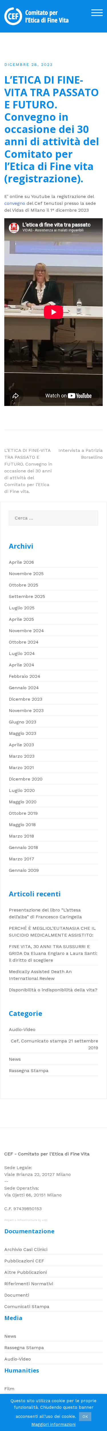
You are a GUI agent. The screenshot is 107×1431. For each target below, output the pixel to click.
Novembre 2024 (26, 630)
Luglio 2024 (22, 653)
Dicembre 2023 (25, 699)
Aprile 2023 (21, 744)
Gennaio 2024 (24, 687)
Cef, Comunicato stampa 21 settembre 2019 (54, 1044)
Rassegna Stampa (29, 1070)
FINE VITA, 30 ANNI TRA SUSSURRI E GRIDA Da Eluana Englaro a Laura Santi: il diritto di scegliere (53, 953)
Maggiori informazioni (53, 1424)
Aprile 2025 (21, 619)
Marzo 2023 (22, 756)
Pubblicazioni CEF (24, 1261)
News (15, 1059)
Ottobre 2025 (23, 585)
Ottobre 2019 (23, 813)
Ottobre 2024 (24, 642)
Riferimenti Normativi (28, 1283)
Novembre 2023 (26, 710)
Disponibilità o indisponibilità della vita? (53, 990)
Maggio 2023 (22, 733)
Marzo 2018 (21, 836)
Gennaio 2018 (23, 847)
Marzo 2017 (21, 859)
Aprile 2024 (21, 665)
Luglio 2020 (22, 790)
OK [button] (85, 1416)
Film (9, 1388)
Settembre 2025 (27, 596)
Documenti (16, 1295)
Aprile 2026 (21, 562)
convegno (14, 203)
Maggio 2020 (23, 802)
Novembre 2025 (26, 573)
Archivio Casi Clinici (25, 1249)
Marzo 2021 (21, 767)
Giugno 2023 (22, 722)
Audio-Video (22, 1029)
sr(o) (45, 1220)
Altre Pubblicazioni (25, 1272)
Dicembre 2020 (26, 779)
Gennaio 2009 (24, 870)
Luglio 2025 (22, 608)
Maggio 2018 (22, 824)
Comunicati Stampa (26, 1306)
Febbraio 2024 (24, 676)
